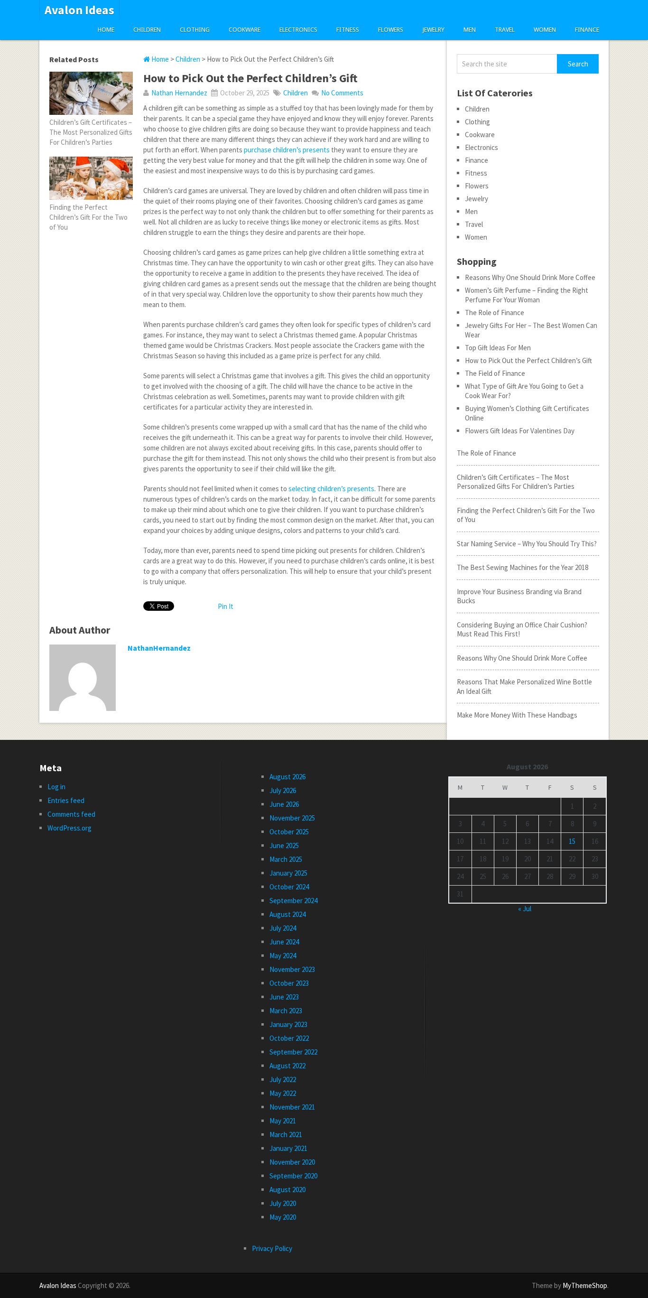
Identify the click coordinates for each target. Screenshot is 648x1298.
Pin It (225, 606)
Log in (56, 786)
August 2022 (287, 1065)
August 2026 (287, 776)
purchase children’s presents (287, 149)
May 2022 (282, 1093)
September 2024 (293, 900)
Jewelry (433, 29)
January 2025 (288, 873)
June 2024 (284, 941)
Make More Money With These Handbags (517, 714)
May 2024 (282, 955)
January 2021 (288, 1148)
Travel (505, 29)
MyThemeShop (585, 1285)
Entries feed (65, 800)
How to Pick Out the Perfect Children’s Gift (528, 360)
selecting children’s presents (331, 488)
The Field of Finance (495, 373)
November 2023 (292, 969)
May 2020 (282, 1217)
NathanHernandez (159, 648)
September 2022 (293, 1051)
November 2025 (292, 817)
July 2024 (282, 928)
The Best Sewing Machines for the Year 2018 (522, 567)
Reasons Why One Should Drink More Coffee (530, 277)
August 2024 (287, 914)
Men (469, 29)
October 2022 (289, 1038)
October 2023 (289, 983)
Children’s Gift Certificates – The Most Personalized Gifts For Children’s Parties (515, 482)
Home (106, 29)
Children (147, 29)
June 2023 (284, 996)
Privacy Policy (272, 1248)
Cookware (244, 29)
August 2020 (287, 1189)
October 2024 (289, 886)
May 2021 (282, 1120)
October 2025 (289, 831)
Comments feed (71, 814)
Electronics (298, 29)
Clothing (195, 29)
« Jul (524, 908)
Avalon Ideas (79, 10)
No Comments (342, 92)
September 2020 (293, 1175)
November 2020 (292, 1162)
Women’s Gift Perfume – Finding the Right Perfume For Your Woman (526, 295)
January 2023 (288, 1024)
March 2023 (285, 1010)
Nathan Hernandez (179, 92)
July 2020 (282, 1203)
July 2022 (282, 1079)
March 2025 (285, 859)
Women (545, 29)
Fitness (347, 29)
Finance (587, 29)
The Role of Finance (494, 312)
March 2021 (285, 1134)
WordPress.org (69, 827)
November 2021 (292, 1106)
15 (572, 841)
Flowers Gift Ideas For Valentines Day (519, 430)
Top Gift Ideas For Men (498, 347)
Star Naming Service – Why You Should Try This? (527, 543)
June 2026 (284, 804)
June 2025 (284, 845)
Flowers (390, 29)
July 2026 (282, 790)
